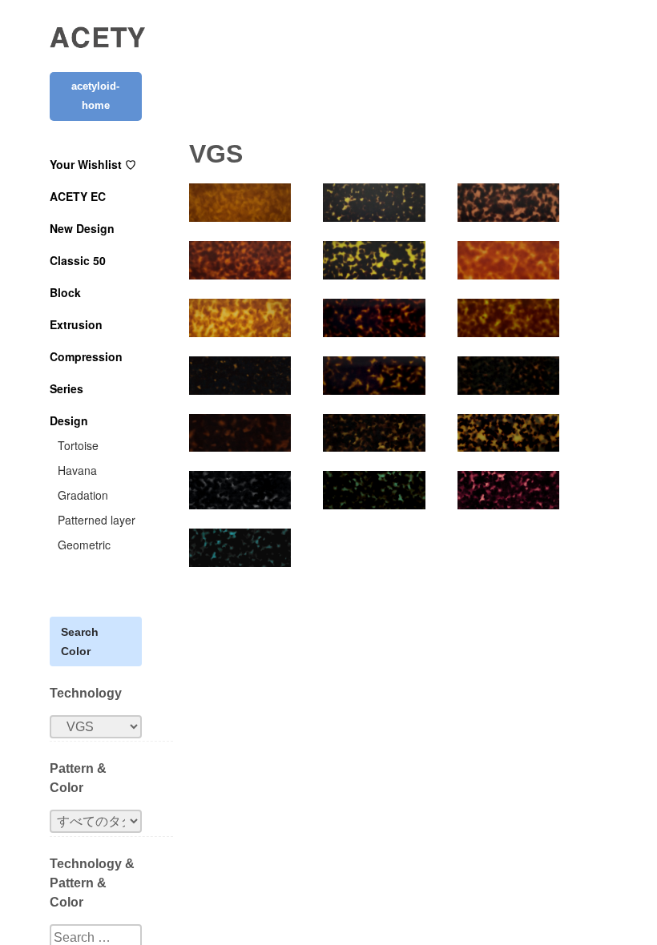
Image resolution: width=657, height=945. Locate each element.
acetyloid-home (95, 95)
